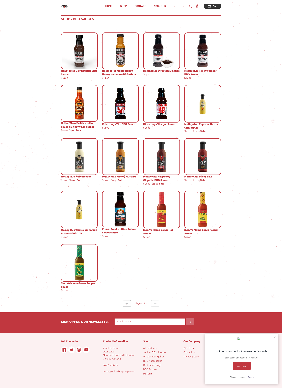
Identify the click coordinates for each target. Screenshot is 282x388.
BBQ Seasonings (152, 365)
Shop (65, 19)
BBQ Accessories (152, 360)
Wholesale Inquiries (153, 356)
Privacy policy (191, 356)
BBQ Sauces (150, 369)
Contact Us (189, 352)
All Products (150, 348)
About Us (188, 348)
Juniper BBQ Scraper (154, 352)
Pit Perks (147, 373)
